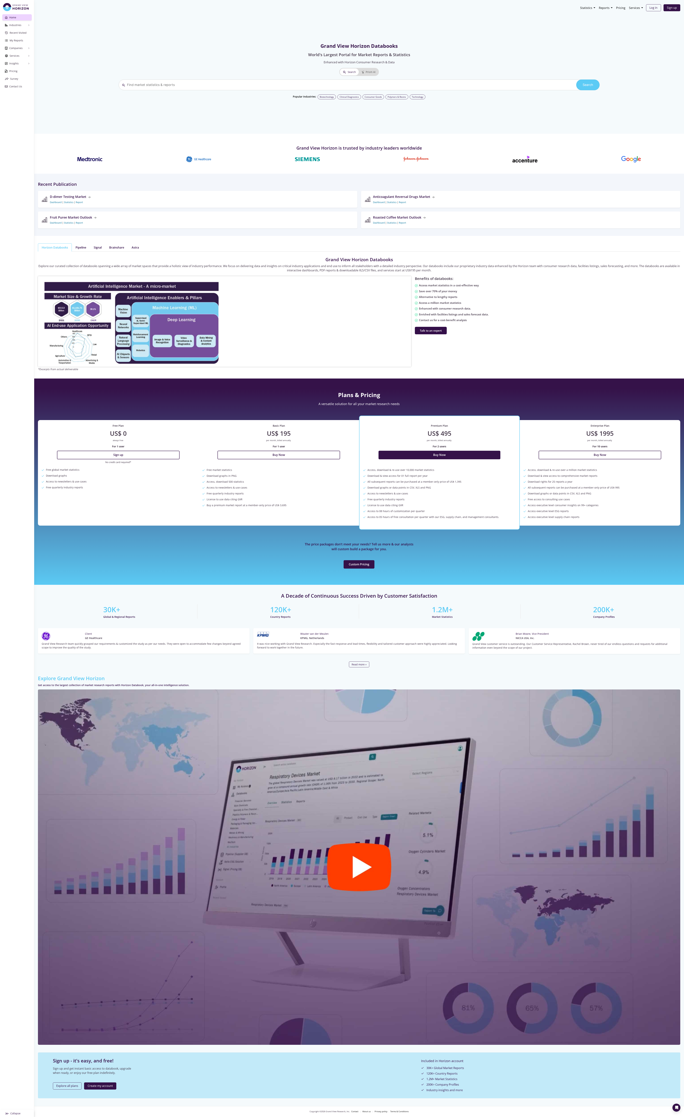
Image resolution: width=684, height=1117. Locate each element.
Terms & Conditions (399, 1111)
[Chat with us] (676, 1108)
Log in (653, 8)
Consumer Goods (373, 96)
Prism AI (370, 72)
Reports (604, 8)
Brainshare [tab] (116, 247)
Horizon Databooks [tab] (55, 247)
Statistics (586, 8)
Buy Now (279, 455)
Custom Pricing (359, 564)
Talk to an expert (431, 330)
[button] (359, 867)
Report (79, 202)
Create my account (100, 1086)
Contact (354, 1111)
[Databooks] (132, 321)
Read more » (359, 664)
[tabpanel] (359, 314)
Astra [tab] (135, 247)
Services (634, 8)
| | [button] (66, 202)
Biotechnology (327, 96)
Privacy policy (381, 1111)
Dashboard (56, 202)
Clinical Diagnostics (349, 96)
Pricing (620, 8)
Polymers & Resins (397, 96)
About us (366, 1111)
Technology (417, 96)
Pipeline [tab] (81, 247)
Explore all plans (67, 1086)
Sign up (672, 8)
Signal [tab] (98, 247)
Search (352, 72)
